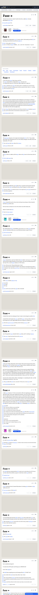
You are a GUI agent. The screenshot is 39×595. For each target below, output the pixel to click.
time (4, 102)
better (13, 262)
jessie (6, 160)
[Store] (35, 7)
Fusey (11, 70)
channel (11, 212)
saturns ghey (7, 214)
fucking (13, 577)
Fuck (5, 23)
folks (16, 517)
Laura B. (6, 145)
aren (16, 268)
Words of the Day (4, 9)
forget (31, 521)
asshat (18, 365)
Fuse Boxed (12, 72)
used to (9, 322)
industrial (30, 104)
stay (27, 472)
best (5, 138)
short (10, 187)
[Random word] (32, 7)
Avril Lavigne (32, 411)
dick (28, 381)
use (32, 517)
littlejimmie (7, 113)
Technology (18, 9)
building (33, 104)
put (8, 440)
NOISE (9, 569)
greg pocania (7, 492)
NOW (5, 572)
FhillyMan (6, 25)
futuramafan (7, 539)
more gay (25, 322)
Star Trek (21, 517)
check (29, 189)
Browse (10, 9)
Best (16, 288)
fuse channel (15, 70)
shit (7, 232)
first (6, 85)
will (16, 185)
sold (26, 486)
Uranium (19, 143)
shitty (34, 486)
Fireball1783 (7, 47)
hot (23, 154)
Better (5, 582)
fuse (3, 47)
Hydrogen (15, 442)
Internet (23, 9)
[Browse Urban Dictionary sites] (4, 7)
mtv (22, 336)
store (34, 109)
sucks (6, 336)
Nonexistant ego (7, 325)
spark (6, 471)
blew (7, 109)
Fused (21, 70)
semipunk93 (7, 426)
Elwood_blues (7, 272)
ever (20, 334)
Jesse (24, 411)
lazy (26, 189)
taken (14, 85)
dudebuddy (7, 338)
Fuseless (29, 70)
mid (31, 370)
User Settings (35, 9)
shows (8, 143)
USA (11, 20)
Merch (34, 25)
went (10, 534)
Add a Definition (29, 9)
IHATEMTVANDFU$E (8, 384)
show (12, 143)
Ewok (6, 525)
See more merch (23, 30)
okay (8, 212)
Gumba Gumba (7, 193)
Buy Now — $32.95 (17, 30)
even (18, 268)
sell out (32, 334)
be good (12, 322)
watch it (13, 280)
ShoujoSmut (7, 91)
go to (28, 109)
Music (9, 20)
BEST (9, 593)
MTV (6, 23)
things (12, 440)
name (13, 88)
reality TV (20, 41)
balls (4, 403)
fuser (7, 70)
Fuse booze (6, 72)
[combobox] (20, 7)
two (10, 440)
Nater (6, 235)
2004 (8, 203)
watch (9, 23)
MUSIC (12, 44)
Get (11, 189)
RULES (14, 490)
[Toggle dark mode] (37, 7)
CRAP (7, 158)
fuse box (25, 70)
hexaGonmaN (7, 291)
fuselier (34, 70)
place (5, 444)
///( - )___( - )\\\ (7, 584)
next (20, 336)
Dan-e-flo (6, 477)
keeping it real (6, 475)
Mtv (26, 19)
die (16, 280)
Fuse (3, 25)
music (15, 39)
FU (3, 363)
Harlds (6, 446)
